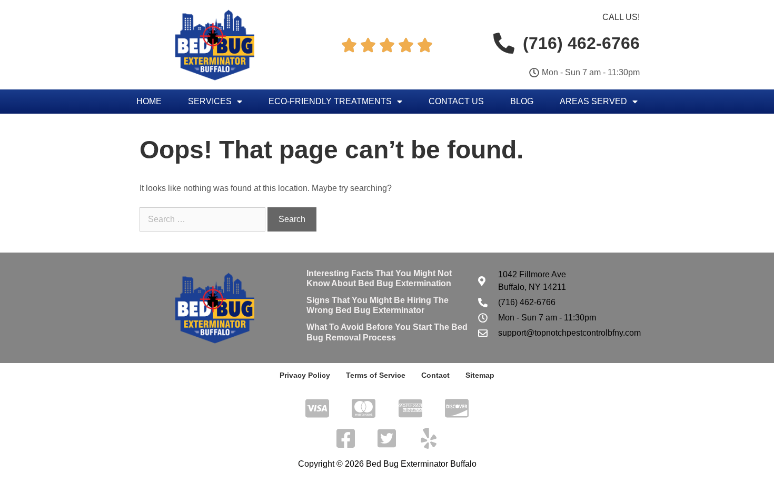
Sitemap (479, 375)
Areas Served (593, 101)
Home (149, 101)
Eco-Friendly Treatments (330, 101)
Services (210, 101)
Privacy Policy (305, 375)
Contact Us (456, 101)
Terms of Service (375, 375)
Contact (435, 375)
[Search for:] (203, 219)
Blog (521, 101)
